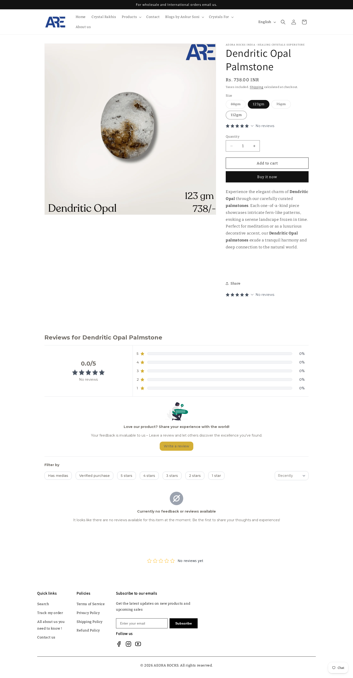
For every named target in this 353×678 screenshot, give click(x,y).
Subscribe (183, 623)
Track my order (50, 613)
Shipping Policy (90, 622)
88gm (238, 105)
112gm (236, 115)
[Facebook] (119, 644)
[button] (131, 17)
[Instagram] (128, 644)
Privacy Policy (88, 613)
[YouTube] (138, 644)
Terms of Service (91, 604)
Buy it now (267, 177)
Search (43, 604)
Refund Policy (88, 630)
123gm (258, 104)
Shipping (256, 87)
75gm (283, 105)
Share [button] (236, 283)
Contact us (46, 637)
